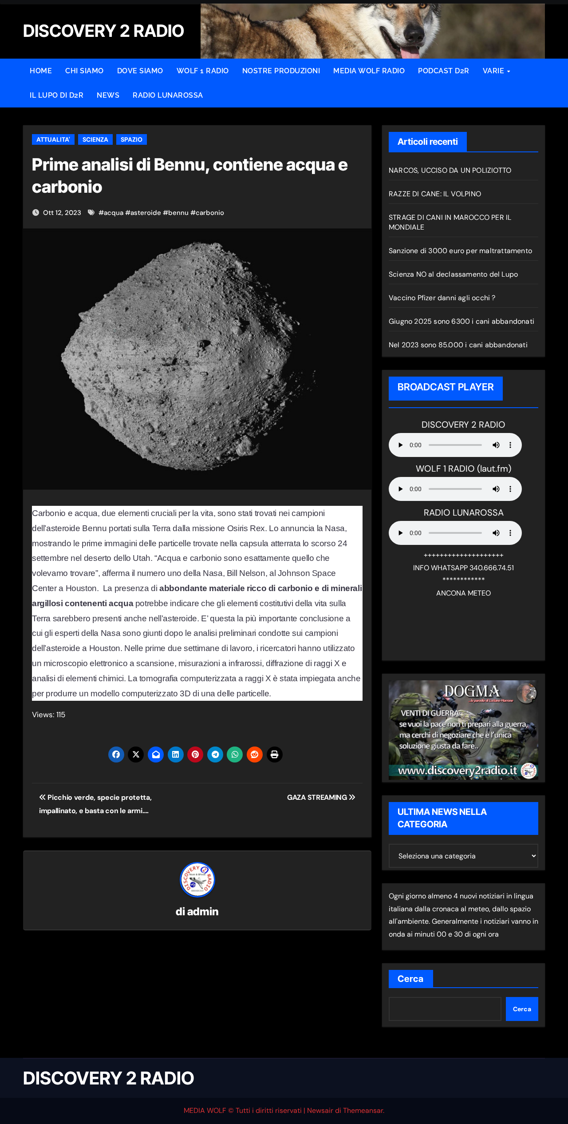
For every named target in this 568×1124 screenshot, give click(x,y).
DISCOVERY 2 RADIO (108, 1078)
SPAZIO (131, 139)
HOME (41, 71)
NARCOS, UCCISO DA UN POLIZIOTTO (450, 170)
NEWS (108, 95)
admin (203, 911)
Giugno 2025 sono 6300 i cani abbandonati (461, 321)
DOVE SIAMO (140, 71)
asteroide (145, 212)
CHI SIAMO (84, 71)
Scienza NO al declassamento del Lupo (453, 274)
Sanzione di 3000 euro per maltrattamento (460, 250)
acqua (113, 212)
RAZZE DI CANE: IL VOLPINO (435, 194)
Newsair (320, 1110)
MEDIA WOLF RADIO (369, 71)
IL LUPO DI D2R (56, 95)
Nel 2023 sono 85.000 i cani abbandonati (458, 345)
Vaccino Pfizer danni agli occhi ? (442, 297)
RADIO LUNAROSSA (168, 95)
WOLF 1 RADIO (203, 71)
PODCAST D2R (443, 71)
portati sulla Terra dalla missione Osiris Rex (185, 528)
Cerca (411, 978)
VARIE (494, 71)
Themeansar (363, 1110)
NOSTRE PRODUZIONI (281, 71)
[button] (19, 13)
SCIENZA (95, 139)
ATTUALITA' (53, 139)
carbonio (210, 212)
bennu (178, 212)
